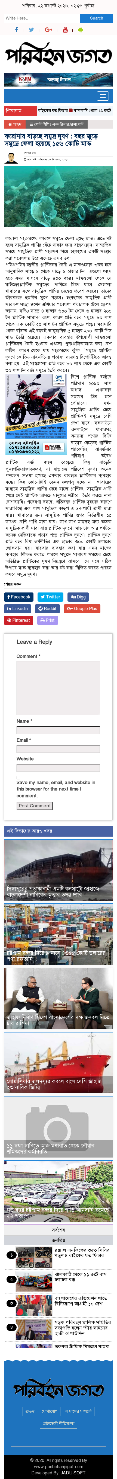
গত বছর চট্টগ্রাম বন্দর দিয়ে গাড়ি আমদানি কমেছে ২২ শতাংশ (58, 1213)
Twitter (52, 597)
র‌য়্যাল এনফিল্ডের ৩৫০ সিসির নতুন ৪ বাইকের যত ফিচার (82, 1252)
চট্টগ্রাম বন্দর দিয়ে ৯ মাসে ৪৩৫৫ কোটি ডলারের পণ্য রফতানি (56, 956)
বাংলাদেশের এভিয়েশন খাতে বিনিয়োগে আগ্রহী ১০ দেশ (81, 1301)
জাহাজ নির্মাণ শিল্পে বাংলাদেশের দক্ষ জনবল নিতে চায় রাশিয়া (58, 1020)
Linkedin (19, 608)
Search (96, 18)
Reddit (50, 608)
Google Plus (85, 608)
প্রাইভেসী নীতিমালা (58, 1423)
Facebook (20, 597)
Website (25, 759)
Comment (29, 656)
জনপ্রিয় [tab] (58, 1240)
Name (24, 721)
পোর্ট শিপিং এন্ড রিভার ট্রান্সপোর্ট (59, 124)
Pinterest (20, 620)
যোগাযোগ (49, 1411)
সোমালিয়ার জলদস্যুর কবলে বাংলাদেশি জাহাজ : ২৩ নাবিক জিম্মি (55, 1084)
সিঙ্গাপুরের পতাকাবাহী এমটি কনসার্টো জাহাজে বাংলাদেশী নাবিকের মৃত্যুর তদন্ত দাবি (53, 891)
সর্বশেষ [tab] (58, 1230)
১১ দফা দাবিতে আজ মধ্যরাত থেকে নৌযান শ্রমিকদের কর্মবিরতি (50, 1148)
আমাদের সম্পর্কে (78, 1411)
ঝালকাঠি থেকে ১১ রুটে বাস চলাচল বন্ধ (81, 1277)
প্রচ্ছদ (16, 124)
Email (24, 740)
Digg (81, 597)
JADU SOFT (73, 1473)
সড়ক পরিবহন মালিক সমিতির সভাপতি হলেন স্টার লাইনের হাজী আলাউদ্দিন (83, 1327)
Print (50, 620)
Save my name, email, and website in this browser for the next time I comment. (56, 789)
